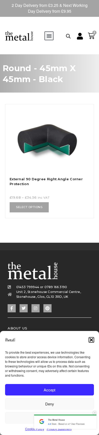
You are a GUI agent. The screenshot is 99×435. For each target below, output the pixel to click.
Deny (49, 403)
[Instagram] (35, 308)
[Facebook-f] (12, 308)
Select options (29, 207)
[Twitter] (24, 308)
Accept (49, 389)
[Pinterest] (47, 308)
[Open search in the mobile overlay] (68, 36)
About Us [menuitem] (17, 328)
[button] (91, 339)
